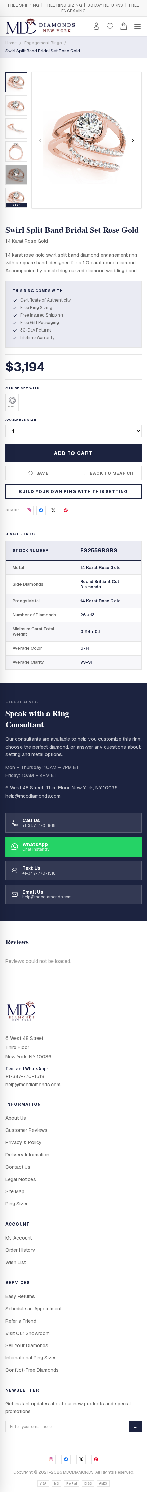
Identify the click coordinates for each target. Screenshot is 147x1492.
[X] (81, 1459)
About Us (15, 1118)
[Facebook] (66, 1459)
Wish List (15, 1262)
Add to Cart (73, 453)
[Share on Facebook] (41, 510)
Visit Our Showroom (27, 1333)
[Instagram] (51, 1459)
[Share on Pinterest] (65, 510)
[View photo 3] (16, 128)
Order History (20, 1250)
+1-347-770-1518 (24, 1076)
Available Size (20, 420)
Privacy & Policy (23, 1142)
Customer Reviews (26, 1130)
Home (11, 43)
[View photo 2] (16, 105)
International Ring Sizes (31, 1358)
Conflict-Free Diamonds (32, 1370)
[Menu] (137, 26)
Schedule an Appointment (33, 1309)
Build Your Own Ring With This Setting (73, 491)
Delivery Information (27, 1155)
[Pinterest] (96, 1459)
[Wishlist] (110, 26)
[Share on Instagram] (29, 510)
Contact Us (17, 1167)
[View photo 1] (16, 82)
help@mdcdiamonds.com (33, 796)
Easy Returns (20, 1296)
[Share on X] (53, 510)
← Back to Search (108, 473)
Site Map (14, 1191)
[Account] (96, 26)
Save (42, 473)
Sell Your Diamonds (26, 1345)
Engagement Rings (43, 43)
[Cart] (124, 26)
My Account (18, 1238)
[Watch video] (16, 175)
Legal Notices (20, 1179)
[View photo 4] (16, 151)
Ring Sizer (16, 1204)
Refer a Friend (20, 1321)
